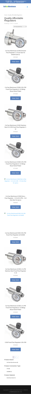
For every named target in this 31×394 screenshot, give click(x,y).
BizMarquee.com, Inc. (16, 391)
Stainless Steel (11, 377)
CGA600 (9, 371)
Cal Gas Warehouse (12, 362)
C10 (8, 368)
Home (5, 15)
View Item (15, 61)
